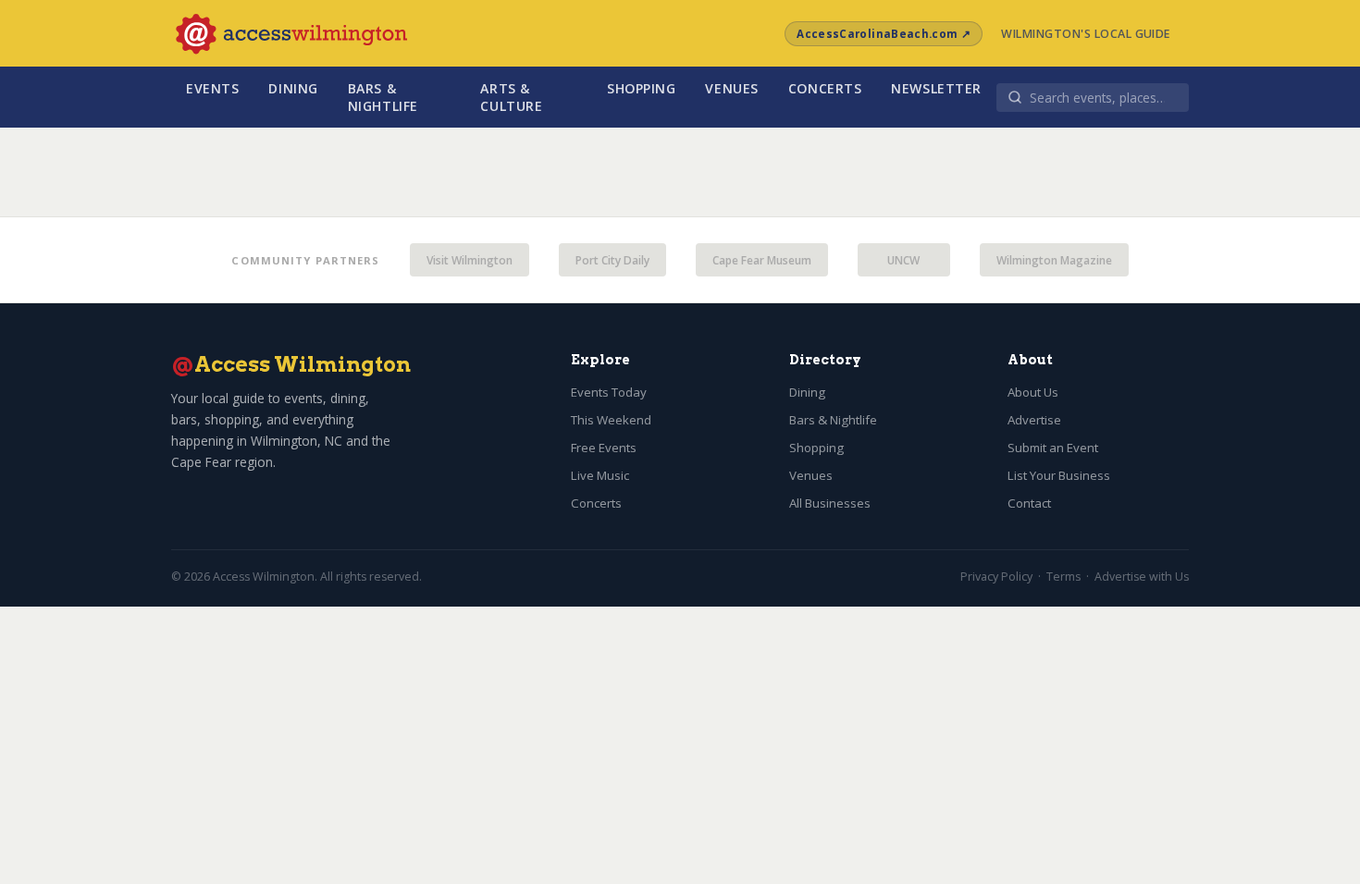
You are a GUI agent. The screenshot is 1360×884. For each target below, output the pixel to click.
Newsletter (936, 88)
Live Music (600, 475)
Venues (731, 88)
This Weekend (611, 419)
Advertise (1034, 419)
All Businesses (830, 503)
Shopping (641, 88)
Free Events (604, 447)
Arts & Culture (511, 97)
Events (212, 88)
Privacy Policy (996, 576)
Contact (1029, 503)
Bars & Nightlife (383, 97)
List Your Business (1059, 475)
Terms (1063, 576)
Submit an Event (1053, 447)
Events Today (609, 392)
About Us (1033, 392)
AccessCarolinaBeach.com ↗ (884, 34)
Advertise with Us (1141, 576)
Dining (292, 88)
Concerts (825, 88)
